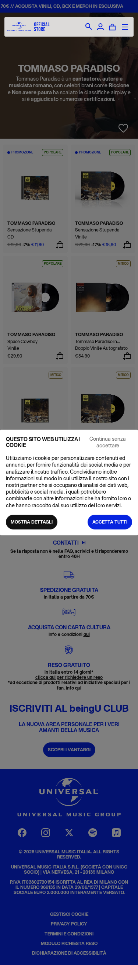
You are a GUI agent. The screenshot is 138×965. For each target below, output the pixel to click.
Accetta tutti (109, 522)
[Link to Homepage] (28, 27)
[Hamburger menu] (125, 27)
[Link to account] (100, 27)
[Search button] (88, 27)
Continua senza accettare (107, 442)
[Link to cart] (112, 27)
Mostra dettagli (32, 522)
